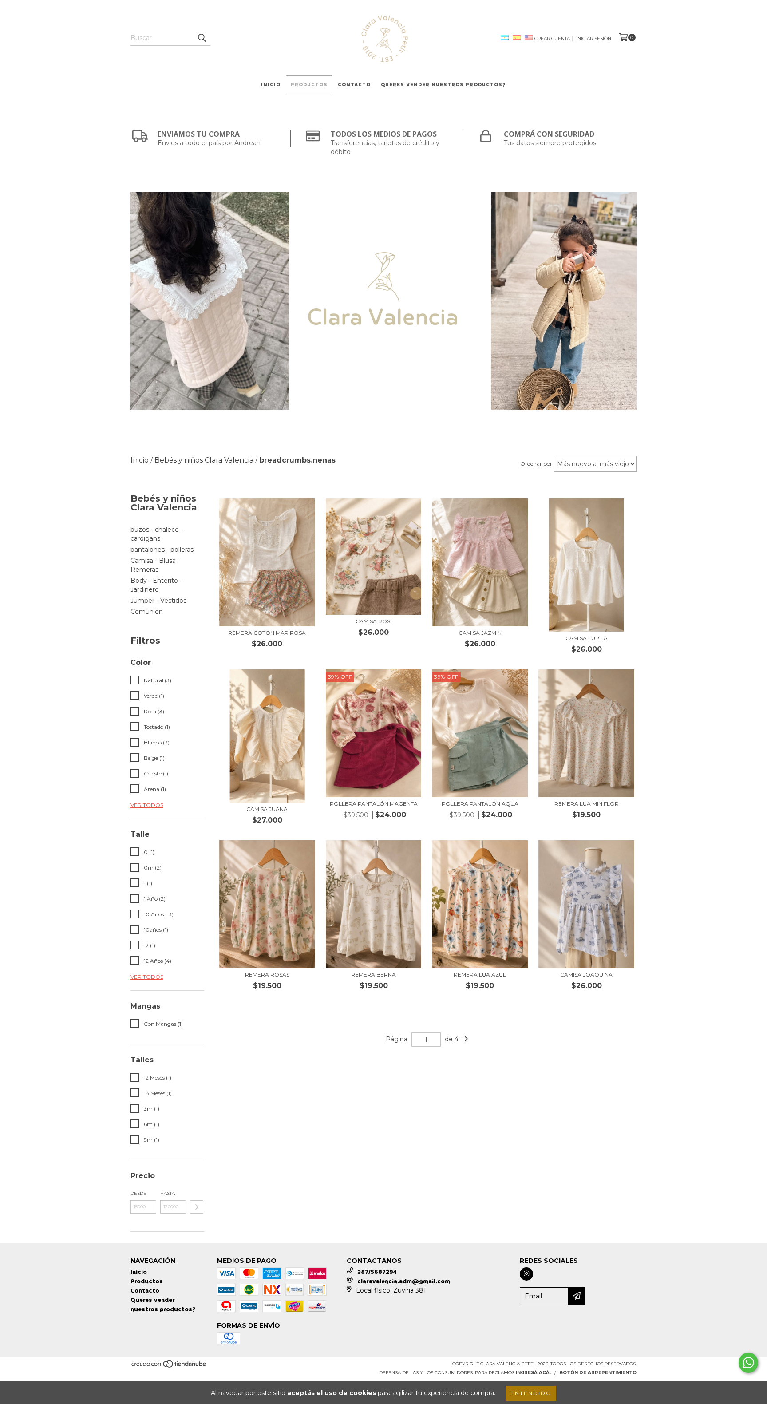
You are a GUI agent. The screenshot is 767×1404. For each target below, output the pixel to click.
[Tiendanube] (169, 1366)
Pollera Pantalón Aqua (480, 803)
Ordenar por (536, 463)
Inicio (271, 84)
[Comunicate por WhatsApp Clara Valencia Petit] (748, 1363)
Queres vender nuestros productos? (443, 84)
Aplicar (196, 1207)
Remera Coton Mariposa (267, 632)
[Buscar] (201, 38)
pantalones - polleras (162, 550)
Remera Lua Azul (480, 974)
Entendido (531, 1393)
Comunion (146, 612)
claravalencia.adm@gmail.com (403, 1281)
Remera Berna (373, 974)
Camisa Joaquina (586, 974)
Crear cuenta (552, 38)
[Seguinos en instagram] (526, 1274)
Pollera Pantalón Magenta (374, 803)
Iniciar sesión (593, 38)
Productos (309, 84)
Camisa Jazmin (480, 632)
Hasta (167, 1193)
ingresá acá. (533, 1373)
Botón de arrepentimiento (598, 1373)
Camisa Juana (267, 809)
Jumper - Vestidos (158, 601)
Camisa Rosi (373, 621)
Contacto (354, 84)
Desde (138, 1193)
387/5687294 (377, 1272)
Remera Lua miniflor (586, 803)
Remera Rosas (267, 974)
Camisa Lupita (586, 638)
